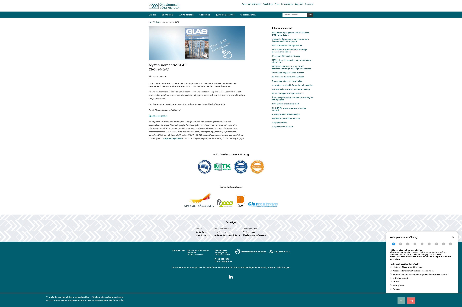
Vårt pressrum (249, 232)
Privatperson (398, 285)
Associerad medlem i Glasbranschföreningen (413, 271)
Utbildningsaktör (400, 278)
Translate (309, 4)
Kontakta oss (287, 4)
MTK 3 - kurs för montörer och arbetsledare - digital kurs (292, 61)
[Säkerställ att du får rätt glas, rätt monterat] (222, 167)
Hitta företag (220, 232)
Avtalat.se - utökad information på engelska (292, 85)
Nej (411, 300)
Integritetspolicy (203, 235)
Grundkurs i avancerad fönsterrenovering (291, 89)
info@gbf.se (226, 261)
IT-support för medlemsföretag (286, 56)
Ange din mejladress (172, 138)
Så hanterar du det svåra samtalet (288, 77)
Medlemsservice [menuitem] (226, 14)
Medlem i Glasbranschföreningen (408, 267)
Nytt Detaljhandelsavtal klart (285, 104)
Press (277, 4)
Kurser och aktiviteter (251, 4)
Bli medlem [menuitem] (167, 14)
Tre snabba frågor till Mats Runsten (288, 73)
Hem (150, 22)
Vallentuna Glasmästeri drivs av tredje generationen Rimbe (289, 50)
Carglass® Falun (279, 122)
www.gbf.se (195, 267)
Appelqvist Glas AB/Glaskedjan (286, 114)
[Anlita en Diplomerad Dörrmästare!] (257, 167)
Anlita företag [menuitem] (186, 14)
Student (396, 282)
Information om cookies (253, 251)
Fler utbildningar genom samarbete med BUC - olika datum (290, 34)
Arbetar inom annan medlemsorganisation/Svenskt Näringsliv (421, 274)
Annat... (397, 289)
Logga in (299, 4)
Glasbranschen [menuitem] (248, 14)
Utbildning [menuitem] (204, 14)
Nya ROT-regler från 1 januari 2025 (288, 93)
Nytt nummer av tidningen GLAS (287, 45)
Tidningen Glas (250, 229)
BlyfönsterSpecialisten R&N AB (286, 118)
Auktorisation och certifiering (227, 235)
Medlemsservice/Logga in (254, 235)
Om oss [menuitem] (152, 14)
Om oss (199, 229)
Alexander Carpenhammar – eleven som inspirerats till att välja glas (290, 40)
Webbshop (268, 4)
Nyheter (157, 22)
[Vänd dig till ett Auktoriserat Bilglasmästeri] (205, 167)
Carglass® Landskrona (282, 126)
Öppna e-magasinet (158, 116)
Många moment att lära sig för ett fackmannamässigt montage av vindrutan (291, 67)
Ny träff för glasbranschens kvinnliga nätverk (289, 109)
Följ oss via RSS (282, 251)
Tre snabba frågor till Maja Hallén (287, 81)
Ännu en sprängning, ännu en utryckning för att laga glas (292, 98)
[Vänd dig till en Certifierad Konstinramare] (241, 166)
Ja (401, 300)
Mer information (116, 300)
